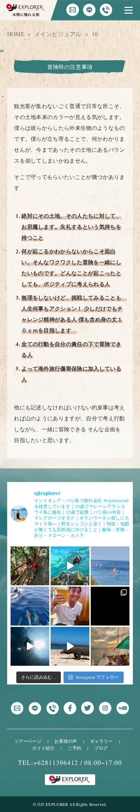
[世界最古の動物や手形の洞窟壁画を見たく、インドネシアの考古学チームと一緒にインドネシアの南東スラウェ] (30, 565)
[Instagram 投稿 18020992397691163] (110, 646)
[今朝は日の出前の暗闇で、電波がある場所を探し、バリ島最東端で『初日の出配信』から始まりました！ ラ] (110, 565)
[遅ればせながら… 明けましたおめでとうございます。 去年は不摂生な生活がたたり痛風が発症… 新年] (70, 606)
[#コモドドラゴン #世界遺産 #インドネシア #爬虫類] (70, 646)
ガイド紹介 (43, 748)
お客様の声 (65, 741)
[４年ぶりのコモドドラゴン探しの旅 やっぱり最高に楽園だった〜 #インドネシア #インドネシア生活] (110, 606)
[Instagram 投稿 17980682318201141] (70, 565)
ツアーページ (27, 741)
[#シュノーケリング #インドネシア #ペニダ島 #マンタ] (30, 646)
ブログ (101, 748)
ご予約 (74, 748)
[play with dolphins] (30, 606)
